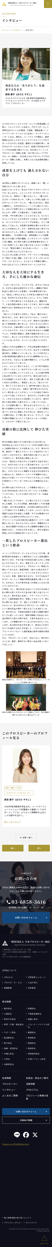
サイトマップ (31, 1222)
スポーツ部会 (10, 1032)
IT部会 (7, 1059)
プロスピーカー (10, 1083)
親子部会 (8, 1043)
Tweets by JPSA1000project (15, 1144)
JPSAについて (9, 970)
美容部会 (32, 1043)
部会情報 (6, 1001)
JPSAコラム (32, 1089)
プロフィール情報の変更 (37, 1097)
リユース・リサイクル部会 (38, 1025)
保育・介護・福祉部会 (14, 1024)
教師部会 (32, 1037)
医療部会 (32, 1008)
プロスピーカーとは (13, 982)
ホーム (5, 30)
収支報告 (32, 987)
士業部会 (8, 1013)
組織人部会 (33, 1019)
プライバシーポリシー (13, 1222)
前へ (13, 848)
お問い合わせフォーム (26, 917)
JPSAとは (8, 977)
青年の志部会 (10, 1019)
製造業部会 (9, 1037)
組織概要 (8, 987)
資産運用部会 (34, 1053)
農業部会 (32, 1032)
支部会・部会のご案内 (37, 1078)
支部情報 (6, 1078)
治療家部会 (9, 1064)
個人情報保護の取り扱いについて (17, 1217)
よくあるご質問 (10, 1095)
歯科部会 (8, 1008)
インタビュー (17, 30)
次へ (39, 848)
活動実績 (30, 1083)
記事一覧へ (26, 837)
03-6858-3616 (26, 901)
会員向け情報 (26, 1120)
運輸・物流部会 (11, 1048)
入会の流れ (33, 982)
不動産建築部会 (35, 1013)
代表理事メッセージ (36, 977)
